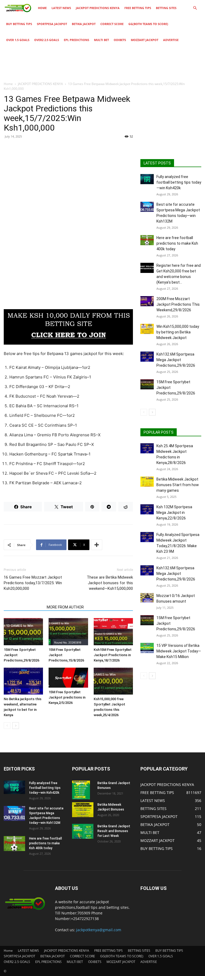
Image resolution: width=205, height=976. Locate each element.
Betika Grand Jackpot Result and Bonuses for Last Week (113, 831)
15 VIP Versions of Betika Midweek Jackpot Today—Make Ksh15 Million (178, 651)
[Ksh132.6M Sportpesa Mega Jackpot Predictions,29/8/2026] (147, 357)
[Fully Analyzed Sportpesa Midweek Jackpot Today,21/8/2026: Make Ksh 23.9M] (147, 537)
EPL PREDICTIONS (76, 40)
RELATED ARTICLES (23, 607)
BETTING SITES (166, 8)
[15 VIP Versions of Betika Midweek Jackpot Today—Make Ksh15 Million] (147, 648)
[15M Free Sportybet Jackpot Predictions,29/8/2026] (23, 631)
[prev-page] (7, 725)
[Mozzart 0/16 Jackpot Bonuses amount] (147, 597)
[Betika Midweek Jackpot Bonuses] (82, 809)
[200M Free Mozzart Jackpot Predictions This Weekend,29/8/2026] (147, 301)
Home (42, 8)
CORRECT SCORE (112, 24)
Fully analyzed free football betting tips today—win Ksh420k (178, 182)
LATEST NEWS (61, 8)
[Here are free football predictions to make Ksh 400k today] (147, 240)
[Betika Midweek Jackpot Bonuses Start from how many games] (147, 482)
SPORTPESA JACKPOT (52, 24)
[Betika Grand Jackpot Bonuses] (82, 790)
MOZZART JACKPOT (144, 40)
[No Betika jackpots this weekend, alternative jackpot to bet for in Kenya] (23, 681)
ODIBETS (120, 40)
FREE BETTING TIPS (137, 8)
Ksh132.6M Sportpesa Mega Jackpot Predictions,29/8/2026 (175, 360)
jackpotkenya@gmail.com (98, 929)
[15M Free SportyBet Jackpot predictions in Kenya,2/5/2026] (68, 678)
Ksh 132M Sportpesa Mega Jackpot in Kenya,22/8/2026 (174, 512)
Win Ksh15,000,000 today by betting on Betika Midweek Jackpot (177, 332)
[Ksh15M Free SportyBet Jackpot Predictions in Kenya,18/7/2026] (113, 631)
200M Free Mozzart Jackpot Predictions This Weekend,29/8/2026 (178, 304)
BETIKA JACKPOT (84, 24)
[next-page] (15, 725)
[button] (194, 8)
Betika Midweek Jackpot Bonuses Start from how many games (177, 485)
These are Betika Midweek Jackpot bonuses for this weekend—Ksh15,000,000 (110, 583)
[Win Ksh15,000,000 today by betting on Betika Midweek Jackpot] (147, 329)
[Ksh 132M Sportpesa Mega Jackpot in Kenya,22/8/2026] (147, 509)
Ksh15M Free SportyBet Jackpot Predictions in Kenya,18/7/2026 (113, 655)
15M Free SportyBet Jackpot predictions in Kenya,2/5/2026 (67, 697)
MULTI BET (101, 40)
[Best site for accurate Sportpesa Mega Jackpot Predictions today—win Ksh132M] (147, 207)
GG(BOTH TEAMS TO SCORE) (148, 24)
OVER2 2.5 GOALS (46, 40)
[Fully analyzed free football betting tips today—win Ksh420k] (147, 179)
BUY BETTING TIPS (19, 24)
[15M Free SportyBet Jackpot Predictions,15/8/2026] (68, 631)
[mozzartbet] (68, 327)
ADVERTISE (171, 40)
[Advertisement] (68, 181)
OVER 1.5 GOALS (17, 40)
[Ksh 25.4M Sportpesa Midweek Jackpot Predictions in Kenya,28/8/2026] (147, 448)
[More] (96, 544)
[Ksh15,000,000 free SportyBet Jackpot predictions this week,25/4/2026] (113, 681)
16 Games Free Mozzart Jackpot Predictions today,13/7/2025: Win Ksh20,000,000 (33, 583)
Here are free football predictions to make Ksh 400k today (177, 243)
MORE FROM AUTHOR (65, 607)
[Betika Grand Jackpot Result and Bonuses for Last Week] (82, 831)
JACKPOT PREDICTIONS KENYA (98, 8)
